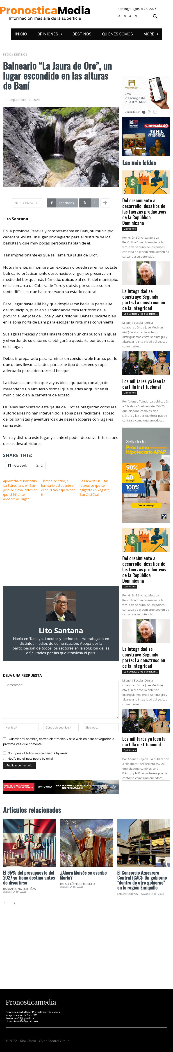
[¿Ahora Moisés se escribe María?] (86, 843)
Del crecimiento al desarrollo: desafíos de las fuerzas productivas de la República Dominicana (144, 211)
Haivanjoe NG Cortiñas (19, 889)
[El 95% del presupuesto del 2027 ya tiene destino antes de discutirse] (29, 843)
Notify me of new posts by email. (31, 758)
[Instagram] (124, 16)
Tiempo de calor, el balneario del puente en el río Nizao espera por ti (58, 488)
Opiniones (130, 228)
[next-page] (13, 903)
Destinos (20, 54)
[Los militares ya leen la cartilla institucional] (146, 363)
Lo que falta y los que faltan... (141, 313)
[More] (105, 202)
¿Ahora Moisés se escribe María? (83, 875)
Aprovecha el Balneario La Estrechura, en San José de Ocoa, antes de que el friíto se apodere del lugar (20, 490)
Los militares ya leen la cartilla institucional (144, 383)
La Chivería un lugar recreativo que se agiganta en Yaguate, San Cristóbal (95, 488)
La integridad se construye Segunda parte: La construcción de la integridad (143, 299)
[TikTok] (130, 16)
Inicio (7, 54)
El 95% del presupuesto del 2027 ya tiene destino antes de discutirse (29, 877)
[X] (136, 16)
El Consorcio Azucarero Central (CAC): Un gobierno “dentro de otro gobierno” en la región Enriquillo (142, 880)
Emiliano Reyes (127, 894)
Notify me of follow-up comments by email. (38, 753)
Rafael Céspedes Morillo (77, 884)
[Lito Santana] (61, 606)
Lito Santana (61, 630)
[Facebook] (119, 16)
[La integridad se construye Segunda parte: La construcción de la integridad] (146, 273)
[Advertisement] (61, 543)
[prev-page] (6, 903)
